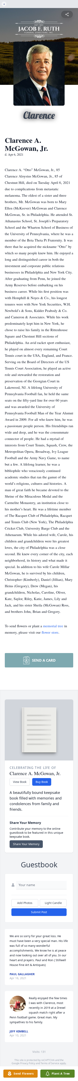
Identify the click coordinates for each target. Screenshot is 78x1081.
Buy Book (42, 782)
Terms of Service (50, 1063)
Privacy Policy (27, 1063)
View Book (19, 782)
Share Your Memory (26, 844)
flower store (50, 632)
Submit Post (39, 912)
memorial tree (53, 625)
